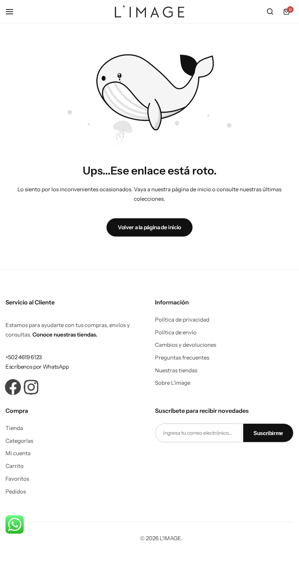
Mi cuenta (18, 453)
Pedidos (15, 491)
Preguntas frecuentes (182, 357)
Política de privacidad (182, 319)
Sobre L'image (172, 383)
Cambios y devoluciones (185, 345)
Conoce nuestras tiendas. (64, 334)
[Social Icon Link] (12, 387)
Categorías (19, 441)
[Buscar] (270, 11)
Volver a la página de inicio (149, 227)
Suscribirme (268, 433)
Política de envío (176, 332)
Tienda (14, 428)
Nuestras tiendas (176, 370)
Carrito (14, 466)
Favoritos (17, 479)
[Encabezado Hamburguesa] (13, 11)
